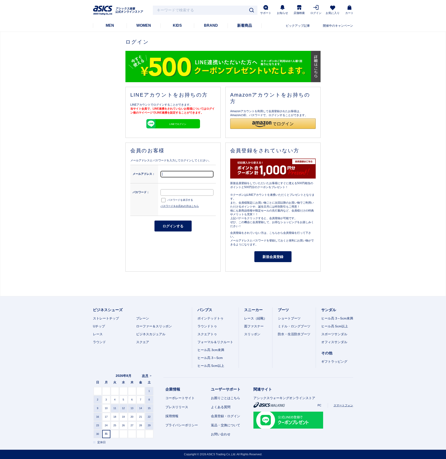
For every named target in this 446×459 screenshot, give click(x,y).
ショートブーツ (289, 318)
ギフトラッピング (334, 361)
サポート (265, 13)
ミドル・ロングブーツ (294, 326)
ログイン (315, 13)
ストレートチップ (106, 318)
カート (349, 13)
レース (98, 334)
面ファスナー (254, 326)
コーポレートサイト (180, 398)
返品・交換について (225, 425)
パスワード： (141, 192)
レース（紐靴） (255, 318)
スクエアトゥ (207, 334)
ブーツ (283, 310)
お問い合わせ (220, 434)
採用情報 (171, 416)
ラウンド (99, 342)
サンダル (328, 310)
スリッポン (252, 334)
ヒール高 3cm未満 (210, 350)
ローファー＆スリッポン (154, 326)
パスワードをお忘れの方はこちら (180, 206)
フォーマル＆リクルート (215, 342)
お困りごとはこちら (225, 398)
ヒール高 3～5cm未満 (337, 318)
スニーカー (253, 310)
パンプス (204, 310)
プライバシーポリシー (181, 425)
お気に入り (333, 13)
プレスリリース (176, 407)
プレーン (142, 318)
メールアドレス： (144, 174)
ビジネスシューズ (108, 310)
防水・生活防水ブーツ (294, 334)
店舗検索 (299, 13)
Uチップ (99, 326)
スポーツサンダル (334, 334)
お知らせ (282, 13)
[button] (273, 123)
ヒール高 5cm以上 (210, 366)
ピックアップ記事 (298, 25)
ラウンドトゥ (207, 326)
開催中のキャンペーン (338, 25)
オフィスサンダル (334, 342)
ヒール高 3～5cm (210, 358)
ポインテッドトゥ (210, 318)
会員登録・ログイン (225, 416)
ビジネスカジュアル (150, 334)
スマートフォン (343, 405)
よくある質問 (220, 407)
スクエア (142, 342)
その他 (326, 353)
